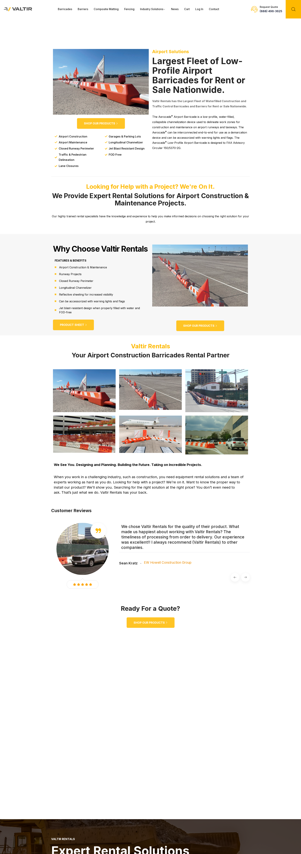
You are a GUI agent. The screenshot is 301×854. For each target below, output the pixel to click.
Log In (199, 9)
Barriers (83, 9)
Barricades (65, 9)
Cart (187, 9)
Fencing (129, 9)
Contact (214, 9)
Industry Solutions (151, 9)
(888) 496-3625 (271, 11)
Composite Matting (106, 9)
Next (245, 577)
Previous (235, 577)
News (175, 9)
